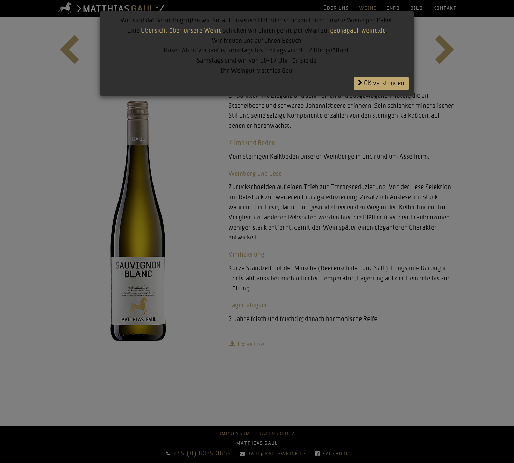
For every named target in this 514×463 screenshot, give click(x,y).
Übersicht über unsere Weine (181, 31)
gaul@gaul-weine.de (358, 31)
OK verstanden (383, 83)
